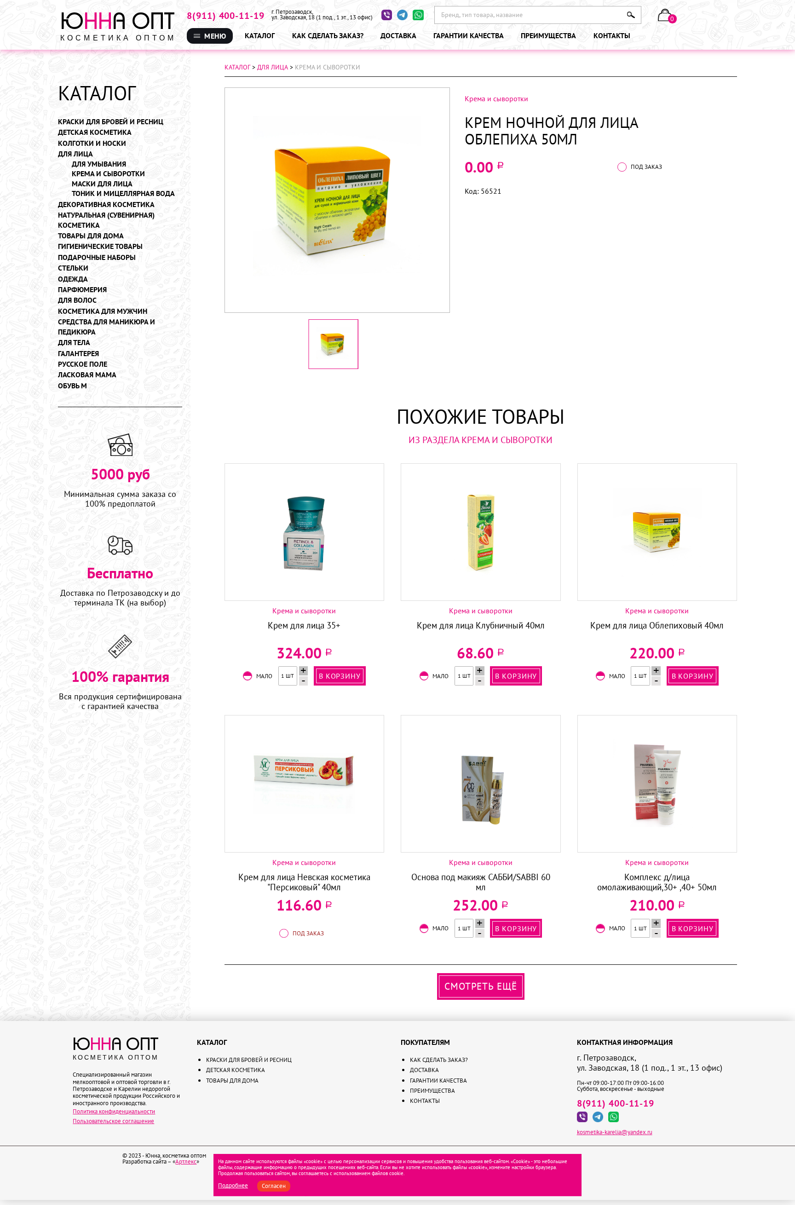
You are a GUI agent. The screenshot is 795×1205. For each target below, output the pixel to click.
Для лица (75, 153)
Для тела (74, 342)
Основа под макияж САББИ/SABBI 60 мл (480, 882)
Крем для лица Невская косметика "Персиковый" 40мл (304, 882)
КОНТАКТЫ (371, 101)
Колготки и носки (92, 143)
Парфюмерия (82, 289)
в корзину (340, 675)
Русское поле (82, 364)
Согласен (274, 1186)
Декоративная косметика (106, 204)
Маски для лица (102, 183)
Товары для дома (91, 235)
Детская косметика (95, 132)
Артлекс (185, 1162)
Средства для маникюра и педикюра (106, 326)
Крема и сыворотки (108, 173)
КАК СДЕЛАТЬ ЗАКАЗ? (385, 60)
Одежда (73, 278)
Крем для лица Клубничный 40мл (481, 626)
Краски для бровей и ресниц (110, 121)
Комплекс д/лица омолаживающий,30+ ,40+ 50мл (657, 882)
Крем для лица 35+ (304, 626)
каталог (237, 67)
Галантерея (78, 353)
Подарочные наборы (97, 257)
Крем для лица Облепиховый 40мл (657, 626)
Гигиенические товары (100, 246)
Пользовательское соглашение (113, 1120)
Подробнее (233, 1185)
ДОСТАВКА (370, 71)
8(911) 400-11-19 (225, 16)
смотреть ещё (480, 986)
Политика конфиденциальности (114, 1111)
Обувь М (72, 385)
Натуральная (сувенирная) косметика (106, 220)
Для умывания (99, 163)
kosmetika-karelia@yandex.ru (614, 1132)
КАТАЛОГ (260, 35)
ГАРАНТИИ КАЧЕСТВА (384, 81)
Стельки (73, 267)
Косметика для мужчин (102, 311)
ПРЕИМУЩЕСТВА (378, 91)
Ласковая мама (87, 374)
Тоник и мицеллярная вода (123, 193)
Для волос (77, 300)
